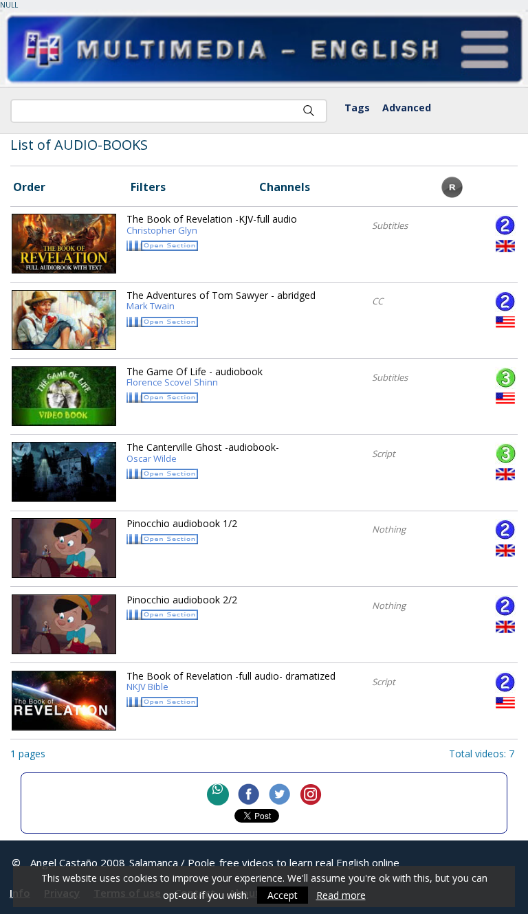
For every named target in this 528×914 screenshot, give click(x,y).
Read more (341, 895)
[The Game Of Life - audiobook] (64, 396)
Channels (284, 186)
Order (29, 186)
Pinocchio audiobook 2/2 (181, 599)
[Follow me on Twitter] (279, 794)
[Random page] (452, 193)
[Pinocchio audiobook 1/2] (64, 548)
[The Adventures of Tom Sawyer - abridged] (64, 320)
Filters (148, 186)
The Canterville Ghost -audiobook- (202, 453)
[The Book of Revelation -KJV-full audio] (64, 244)
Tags (357, 107)
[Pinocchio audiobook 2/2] (64, 624)
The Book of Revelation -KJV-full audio (211, 225)
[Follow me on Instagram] (310, 794)
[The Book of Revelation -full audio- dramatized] (64, 701)
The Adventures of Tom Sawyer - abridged (221, 301)
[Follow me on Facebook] (248, 794)
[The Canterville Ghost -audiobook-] (64, 472)
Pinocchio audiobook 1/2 (181, 523)
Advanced (406, 107)
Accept (282, 895)
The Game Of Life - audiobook (194, 377)
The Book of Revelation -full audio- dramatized (231, 682)
